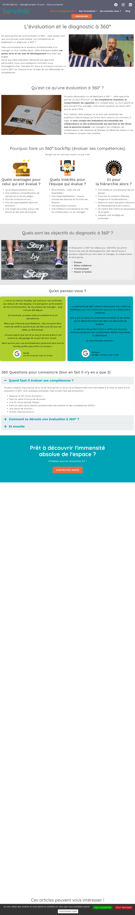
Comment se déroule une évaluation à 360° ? (44, 419)
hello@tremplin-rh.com (32, 4)
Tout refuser (123, 907)
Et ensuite (17, 426)
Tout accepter (102, 907)
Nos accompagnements (62, 11)
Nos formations (87, 11)
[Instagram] (123, 4)
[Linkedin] (130, 4)
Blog (128, 11)
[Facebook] (116, 4)
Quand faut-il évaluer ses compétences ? (41, 380)
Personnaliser (68, 911)
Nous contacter (55, 4)
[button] (67, 380)
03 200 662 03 (10, 4)
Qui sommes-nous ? (110, 11)
